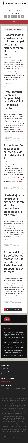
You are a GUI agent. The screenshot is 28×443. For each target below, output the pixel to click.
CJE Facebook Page (5, 381)
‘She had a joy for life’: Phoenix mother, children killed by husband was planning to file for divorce (14, 205)
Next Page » (18, 309)
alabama (12, 85)
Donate (7, 319)
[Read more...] (16, 79)
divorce (5, 86)
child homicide (17, 85)
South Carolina (17, 140)
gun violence (16, 188)
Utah (10, 190)
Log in (14, 439)
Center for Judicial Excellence (14, 5)
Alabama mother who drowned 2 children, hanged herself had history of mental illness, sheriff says (14, 44)
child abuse (12, 302)
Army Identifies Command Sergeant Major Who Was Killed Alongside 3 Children (13, 100)
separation (10, 140)
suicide (15, 247)
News (10, 83)
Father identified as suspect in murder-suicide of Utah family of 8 (14, 152)
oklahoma (16, 304)
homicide (21, 188)
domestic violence (8, 188)
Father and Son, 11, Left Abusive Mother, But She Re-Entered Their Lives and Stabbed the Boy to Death (14, 262)
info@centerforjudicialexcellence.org (9, 375)
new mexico (10, 304)
